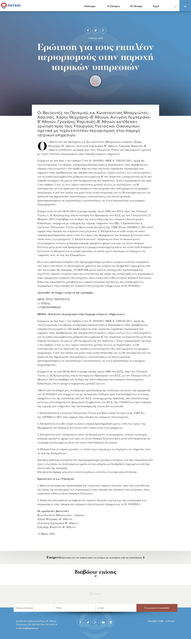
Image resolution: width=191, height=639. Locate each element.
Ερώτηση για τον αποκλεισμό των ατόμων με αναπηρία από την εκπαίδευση (94, 557)
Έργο (156, 6)
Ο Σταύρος (113, 6)
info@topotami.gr (30, 628)
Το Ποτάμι (136, 6)
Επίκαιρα (89, 6)
